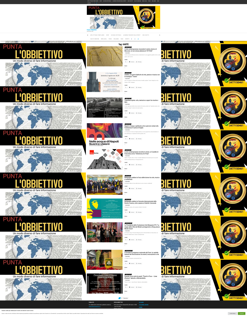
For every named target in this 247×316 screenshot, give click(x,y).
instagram (95, 3)
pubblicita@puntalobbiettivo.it (95, 306)
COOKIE (140, 307)
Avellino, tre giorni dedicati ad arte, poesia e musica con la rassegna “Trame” (142, 75)
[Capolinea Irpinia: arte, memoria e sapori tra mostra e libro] (105, 107)
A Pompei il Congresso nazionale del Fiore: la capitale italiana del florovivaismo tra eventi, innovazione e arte (141, 253)
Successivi (125, 298)
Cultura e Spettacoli (116, 35)
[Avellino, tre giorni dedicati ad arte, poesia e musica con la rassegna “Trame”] (105, 81)
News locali (104, 39)
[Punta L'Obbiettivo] (87, 35)
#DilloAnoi (116, 39)
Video (122, 39)
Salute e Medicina (94, 39)
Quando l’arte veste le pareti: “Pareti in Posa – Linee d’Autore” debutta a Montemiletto (140, 277)
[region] (123, 312)
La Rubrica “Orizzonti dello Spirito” (131, 35)
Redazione (127, 53)
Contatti (89, 3)
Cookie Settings (232, 313)
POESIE (110, 39)
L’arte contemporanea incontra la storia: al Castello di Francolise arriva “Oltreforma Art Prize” (141, 153)
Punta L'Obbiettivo (92, 30)
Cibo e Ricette (145, 35)
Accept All (242, 313)
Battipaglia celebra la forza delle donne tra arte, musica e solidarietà (141, 178)
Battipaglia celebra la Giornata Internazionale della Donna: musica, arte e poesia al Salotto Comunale (140, 202)
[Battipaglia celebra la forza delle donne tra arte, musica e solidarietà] (105, 184)
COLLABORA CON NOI (143, 304)
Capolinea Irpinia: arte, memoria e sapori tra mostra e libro (141, 101)
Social (93, 3)
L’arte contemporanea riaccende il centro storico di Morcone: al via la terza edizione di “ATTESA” (140, 50)
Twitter (97, 3)
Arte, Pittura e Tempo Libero (97, 35)
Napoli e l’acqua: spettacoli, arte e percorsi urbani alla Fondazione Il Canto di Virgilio (141, 127)
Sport (107, 35)
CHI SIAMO (141, 302)
